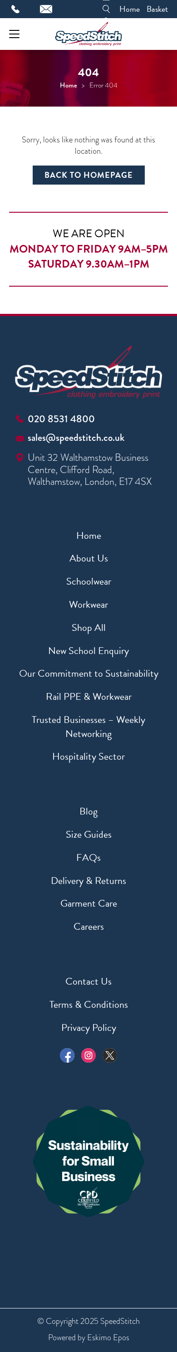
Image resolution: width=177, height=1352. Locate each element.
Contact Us (88, 981)
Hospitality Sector (88, 756)
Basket (157, 9)
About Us (88, 558)
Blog (88, 811)
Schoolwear (88, 581)
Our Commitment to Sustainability (88, 673)
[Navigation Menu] (14, 34)
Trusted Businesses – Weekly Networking (88, 726)
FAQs (88, 857)
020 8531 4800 (61, 418)
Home (129, 9)
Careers (89, 926)
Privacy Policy (88, 1027)
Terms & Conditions (88, 1004)
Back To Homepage (88, 175)
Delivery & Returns (88, 880)
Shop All (89, 627)
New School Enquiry (88, 650)
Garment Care (88, 903)
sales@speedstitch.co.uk (76, 437)
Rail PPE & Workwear (89, 696)
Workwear (88, 604)
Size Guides (89, 834)
